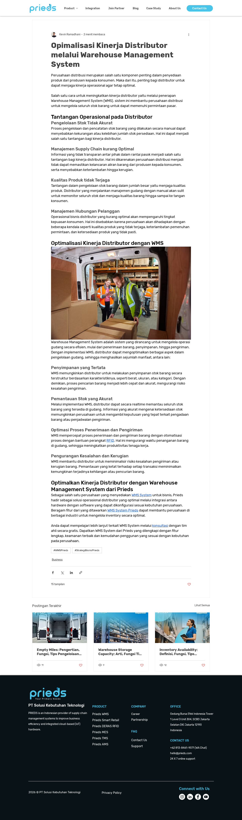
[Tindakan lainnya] (188, 34)
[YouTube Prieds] (206, 797)
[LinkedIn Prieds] (190, 797)
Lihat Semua (202, 605)
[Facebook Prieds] (198, 797)
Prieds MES (100, 732)
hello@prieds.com (181, 753)
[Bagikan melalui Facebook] (53, 572)
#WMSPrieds (61, 550)
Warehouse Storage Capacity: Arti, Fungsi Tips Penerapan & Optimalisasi (120, 652)
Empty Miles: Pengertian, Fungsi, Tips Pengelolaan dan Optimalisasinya (58, 652)
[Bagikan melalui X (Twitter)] (62, 572)
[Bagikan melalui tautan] (80, 572)
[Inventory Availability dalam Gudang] (182, 627)
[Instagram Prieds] (182, 797)
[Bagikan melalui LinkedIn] (71, 572)
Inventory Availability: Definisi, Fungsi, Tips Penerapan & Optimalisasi (181, 652)
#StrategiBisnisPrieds (87, 550)
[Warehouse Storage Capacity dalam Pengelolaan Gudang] (121, 627)
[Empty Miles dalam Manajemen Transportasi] (59, 627)
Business (57, 559)
